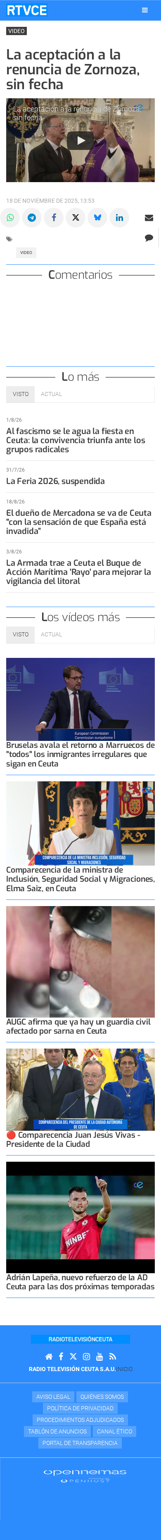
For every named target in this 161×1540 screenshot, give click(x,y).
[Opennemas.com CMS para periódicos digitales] (85, 1475)
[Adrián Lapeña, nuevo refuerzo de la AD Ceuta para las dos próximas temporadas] (80, 1217)
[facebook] (61, 1357)
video (26, 252)
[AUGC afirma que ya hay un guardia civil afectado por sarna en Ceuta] (80, 962)
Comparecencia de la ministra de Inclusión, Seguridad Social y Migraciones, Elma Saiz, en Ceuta (80, 879)
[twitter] (73, 1357)
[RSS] (112, 1357)
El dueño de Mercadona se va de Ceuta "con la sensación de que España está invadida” (79, 522)
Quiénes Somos (102, 1396)
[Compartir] (10, 218)
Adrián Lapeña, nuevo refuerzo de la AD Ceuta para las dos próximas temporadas (80, 1282)
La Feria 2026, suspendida (55, 481)
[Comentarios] (149, 237)
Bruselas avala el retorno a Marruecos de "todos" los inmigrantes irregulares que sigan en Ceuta (80, 754)
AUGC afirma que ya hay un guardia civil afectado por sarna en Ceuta (78, 1026)
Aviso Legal (53, 1396)
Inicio (124, 1369)
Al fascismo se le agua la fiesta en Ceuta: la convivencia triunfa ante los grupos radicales (75, 440)
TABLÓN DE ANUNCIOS (57, 1431)
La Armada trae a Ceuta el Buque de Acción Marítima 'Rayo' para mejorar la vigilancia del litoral (78, 572)
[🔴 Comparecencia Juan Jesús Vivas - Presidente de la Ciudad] (80, 1090)
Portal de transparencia (80, 1443)
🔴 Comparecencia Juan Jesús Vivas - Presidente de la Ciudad (73, 1139)
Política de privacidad (80, 1408)
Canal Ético (114, 1431)
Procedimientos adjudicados (80, 1420)
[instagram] (86, 1357)
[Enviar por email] (149, 218)
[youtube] (99, 1357)
